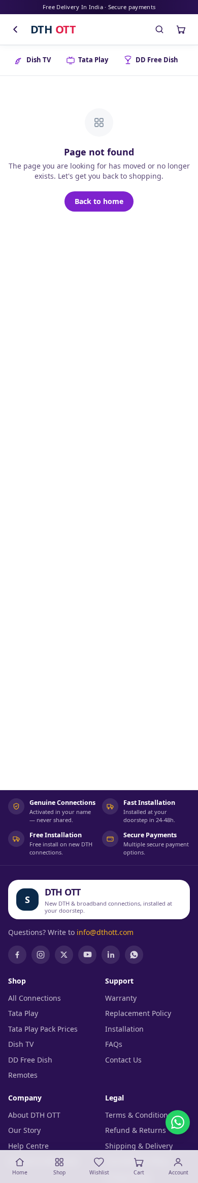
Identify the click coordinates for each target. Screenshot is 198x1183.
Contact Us (123, 1060)
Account (178, 1172)
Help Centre (28, 1146)
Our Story (24, 1130)
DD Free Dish (30, 1060)
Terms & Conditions (138, 1115)
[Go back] (15, 29)
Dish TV (21, 1044)
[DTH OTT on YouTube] (87, 955)
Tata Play (23, 1013)
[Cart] (181, 29)
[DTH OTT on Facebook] (17, 955)
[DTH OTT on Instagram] (40, 955)
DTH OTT (63, 892)
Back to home (99, 201)
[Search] (159, 29)
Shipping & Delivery (139, 1146)
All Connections (34, 998)
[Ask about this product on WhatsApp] (178, 1122)
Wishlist (99, 1172)
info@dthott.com (105, 932)
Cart (139, 1172)
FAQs (113, 1044)
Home (19, 1172)
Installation (124, 1029)
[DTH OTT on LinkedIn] (111, 955)
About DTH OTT (34, 1115)
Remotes (23, 1075)
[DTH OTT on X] (64, 955)
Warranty (121, 998)
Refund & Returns (135, 1130)
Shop (59, 1172)
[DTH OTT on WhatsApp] (134, 955)
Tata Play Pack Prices (43, 1029)
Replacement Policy (138, 1013)
